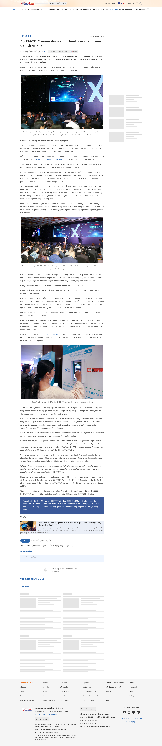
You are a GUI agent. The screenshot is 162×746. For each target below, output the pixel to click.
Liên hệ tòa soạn (42, 719)
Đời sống (96, 9)
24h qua (132, 696)
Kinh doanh (35, 9)
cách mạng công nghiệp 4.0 (61, 546)
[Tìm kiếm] (140, 3)
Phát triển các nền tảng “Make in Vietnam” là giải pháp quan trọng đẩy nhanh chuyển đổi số (69, 524)
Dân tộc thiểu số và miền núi (116, 683)
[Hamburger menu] (147, 9)
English (108, 691)
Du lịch (135, 9)
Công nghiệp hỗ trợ (90, 691)
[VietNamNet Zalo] (138, 713)
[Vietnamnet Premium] (27, 684)
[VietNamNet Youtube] (129, 713)
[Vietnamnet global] (121, 4)
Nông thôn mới (88, 700)
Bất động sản (127, 9)
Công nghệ (113, 9)
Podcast (132, 691)
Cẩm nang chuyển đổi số (48, 334)
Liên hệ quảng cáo (87, 709)
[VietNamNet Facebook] (124, 713)
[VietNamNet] (14, 9)
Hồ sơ (108, 696)
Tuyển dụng (130, 722)
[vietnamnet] (27, 4)
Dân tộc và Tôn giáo (48, 9)
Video (131, 683)
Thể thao (75, 9)
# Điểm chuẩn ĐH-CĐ (58, 3)
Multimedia (133, 687)
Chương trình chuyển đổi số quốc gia (50, 159)
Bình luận (25, 541)
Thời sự (27, 9)
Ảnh (107, 700)
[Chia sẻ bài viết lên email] (31, 51)
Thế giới (67, 9)
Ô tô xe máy (64, 691)
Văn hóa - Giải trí (85, 9)
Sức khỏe (104, 9)
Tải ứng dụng (124, 718)
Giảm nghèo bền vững (91, 696)
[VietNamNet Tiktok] (133, 713)
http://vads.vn (91, 723)
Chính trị (19, 9)
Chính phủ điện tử (40, 546)
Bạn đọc (142, 9)
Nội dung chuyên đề (113, 687)
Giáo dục (60, 9)
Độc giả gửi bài (136, 718)
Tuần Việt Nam (109, 3)
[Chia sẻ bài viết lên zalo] (26, 51)
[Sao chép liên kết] (35, 51)
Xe (120, 9)
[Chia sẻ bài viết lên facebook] (22, 51)
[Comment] (44, 51)
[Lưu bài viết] (39, 51)
